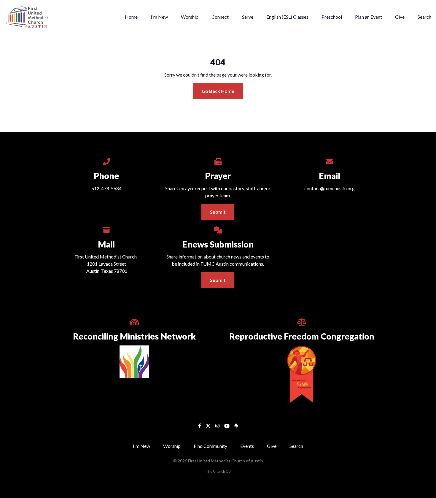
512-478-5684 (106, 188)
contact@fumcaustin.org (329, 188)
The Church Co (218, 471)
